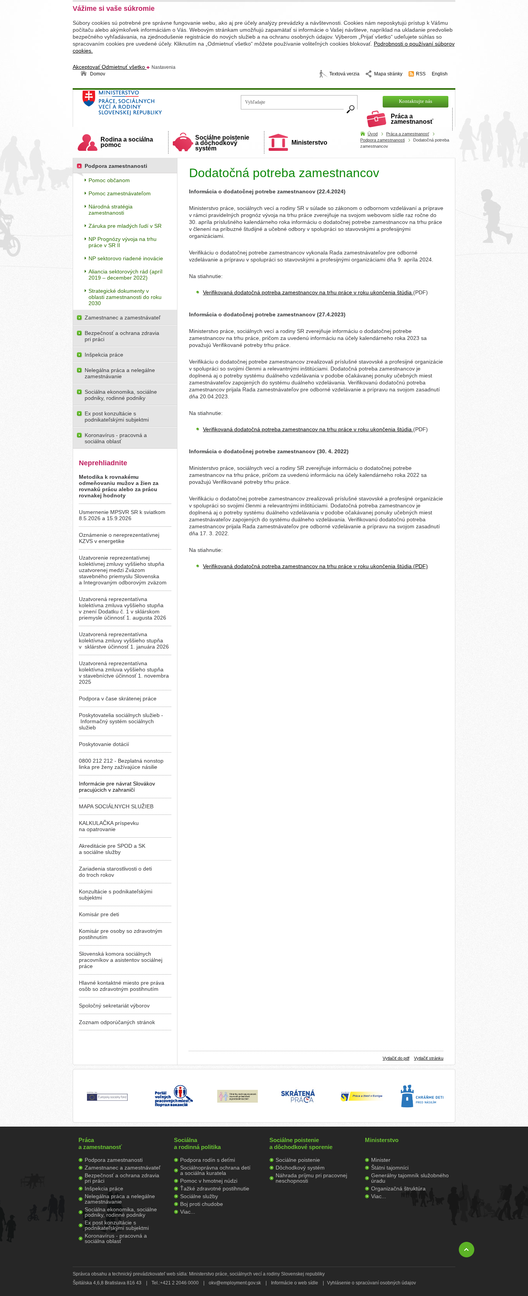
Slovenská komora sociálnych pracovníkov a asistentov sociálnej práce (120, 960)
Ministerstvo (309, 142)
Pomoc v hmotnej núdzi (208, 1181)
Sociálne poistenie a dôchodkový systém (222, 143)
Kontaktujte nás (415, 101)
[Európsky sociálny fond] (107, 1101)
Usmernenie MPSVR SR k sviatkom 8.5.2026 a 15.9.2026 (122, 515)
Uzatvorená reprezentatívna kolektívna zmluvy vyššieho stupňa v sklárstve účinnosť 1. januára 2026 (124, 640)
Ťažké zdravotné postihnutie (214, 1188)
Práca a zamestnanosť (412, 119)
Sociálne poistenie (298, 1160)
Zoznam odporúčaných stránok (117, 1022)
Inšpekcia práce (104, 355)
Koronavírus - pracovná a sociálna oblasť (116, 438)
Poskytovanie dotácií (104, 744)
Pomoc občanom (109, 180)
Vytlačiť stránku (428, 1058)
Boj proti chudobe (201, 1204)
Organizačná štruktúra (398, 1188)
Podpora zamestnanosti (382, 140)
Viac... (187, 1212)
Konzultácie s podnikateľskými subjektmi (115, 894)
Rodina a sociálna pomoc (126, 142)
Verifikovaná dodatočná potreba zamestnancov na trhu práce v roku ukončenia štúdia (308, 292)
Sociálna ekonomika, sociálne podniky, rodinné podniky (121, 395)
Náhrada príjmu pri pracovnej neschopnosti (311, 1178)
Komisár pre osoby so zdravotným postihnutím (120, 934)
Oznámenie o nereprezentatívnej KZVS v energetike (119, 538)
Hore (466, 1249)
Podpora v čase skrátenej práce (118, 698)
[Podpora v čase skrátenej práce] (298, 1107)
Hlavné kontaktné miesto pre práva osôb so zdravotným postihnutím (121, 986)
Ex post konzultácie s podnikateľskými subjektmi (117, 416)
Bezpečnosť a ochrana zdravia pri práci (122, 336)
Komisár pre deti (99, 914)
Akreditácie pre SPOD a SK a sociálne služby (112, 849)
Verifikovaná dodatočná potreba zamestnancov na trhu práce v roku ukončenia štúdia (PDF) (315, 566)
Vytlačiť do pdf (396, 1058)
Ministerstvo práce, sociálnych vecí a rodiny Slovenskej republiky (148, 105)
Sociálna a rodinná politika (197, 1143)
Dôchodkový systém (300, 1168)
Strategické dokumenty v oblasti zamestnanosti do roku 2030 (125, 297)
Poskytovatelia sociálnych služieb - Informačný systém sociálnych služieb (121, 721)
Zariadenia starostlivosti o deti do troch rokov (115, 872)
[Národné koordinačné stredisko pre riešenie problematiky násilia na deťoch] (422, 1115)
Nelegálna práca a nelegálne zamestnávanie (120, 373)
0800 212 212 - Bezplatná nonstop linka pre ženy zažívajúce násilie (121, 764)
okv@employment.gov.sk (235, 1283)
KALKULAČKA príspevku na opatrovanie (109, 826)
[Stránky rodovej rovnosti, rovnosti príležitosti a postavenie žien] (237, 1101)
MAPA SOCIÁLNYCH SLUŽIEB (116, 806)
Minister (380, 1160)
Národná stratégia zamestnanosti (111, 209)
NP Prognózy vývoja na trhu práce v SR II (123, 242)
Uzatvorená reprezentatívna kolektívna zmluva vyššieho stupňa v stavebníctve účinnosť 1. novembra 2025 (124, 672)
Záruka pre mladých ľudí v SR (125, 226)
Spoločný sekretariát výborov (114, 1005)
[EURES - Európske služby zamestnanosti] (361, 1101)
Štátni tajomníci (390, 1168)
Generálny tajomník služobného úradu (410, 1178)
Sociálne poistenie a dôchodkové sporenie (300, 1143)
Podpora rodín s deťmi (207, 1160)
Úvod (373, 133)
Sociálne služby (199, 1196)
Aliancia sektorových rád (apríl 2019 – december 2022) (125, 274)
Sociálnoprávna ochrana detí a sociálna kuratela (215, 1170)
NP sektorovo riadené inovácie (126, 258)
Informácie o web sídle (294, 1283)
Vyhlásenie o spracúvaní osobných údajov (371, 1283)
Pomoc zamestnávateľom (120, 193)
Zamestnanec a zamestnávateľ (122, 317)
